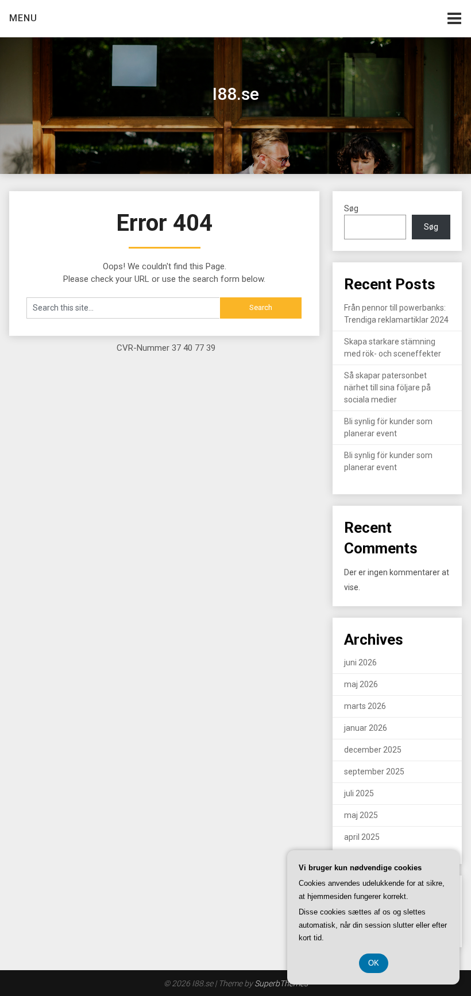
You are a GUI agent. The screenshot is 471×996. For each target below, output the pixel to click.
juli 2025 (359, 793)
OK (373, 963)
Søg (351, 208)
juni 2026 (360, 662)
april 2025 (362, 837)
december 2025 (372, 749)
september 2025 (374, 771)
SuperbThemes (281, 983)
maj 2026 (361, 684)
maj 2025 (361, 815)
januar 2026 (365, 728)
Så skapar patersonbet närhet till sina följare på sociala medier (387, 387)
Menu (23, 18)
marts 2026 (365, 706)
